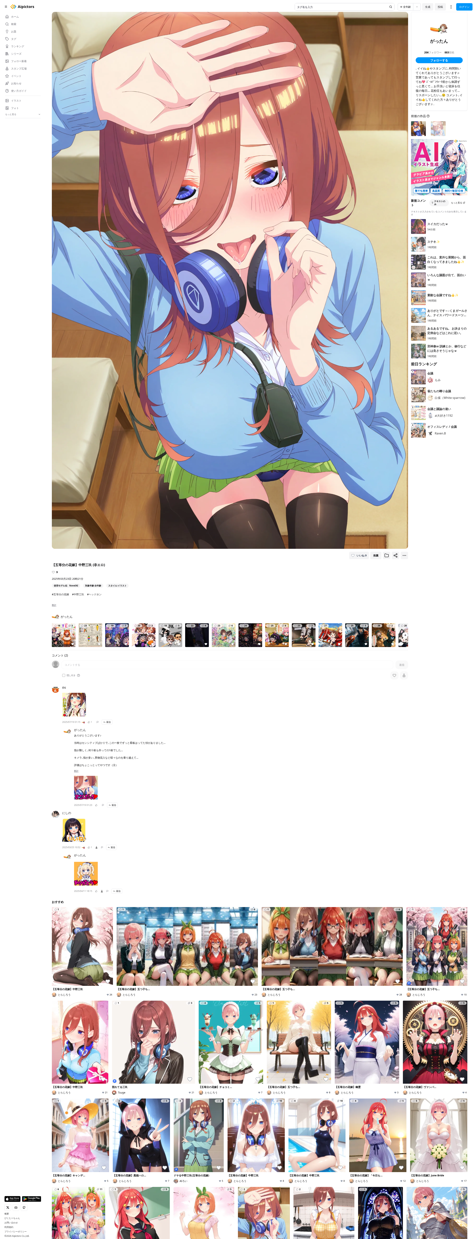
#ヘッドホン (94, 594)
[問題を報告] (97, 722)
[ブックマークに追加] (386, 555)
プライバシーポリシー (15, 1231)
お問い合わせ (11, 1222)
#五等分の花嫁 (60, 594)
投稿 (440, 7)
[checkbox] (63, 675)
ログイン (464, 7)
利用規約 (8, 1227)
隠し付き (71, 675)
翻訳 (54, 605)
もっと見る (456, 202)
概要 (6, 1213)
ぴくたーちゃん (12, 1218)
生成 (427, 7)
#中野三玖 (78, 594)
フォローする (439, 60)
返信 (108, 722)
